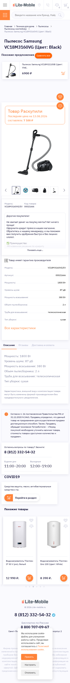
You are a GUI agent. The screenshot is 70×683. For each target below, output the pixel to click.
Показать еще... (35, 250)
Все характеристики (20, 328)
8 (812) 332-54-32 (19, 452)
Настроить (30, 665)
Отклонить (30, 673)
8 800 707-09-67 (35, 626)
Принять (29, 657)
